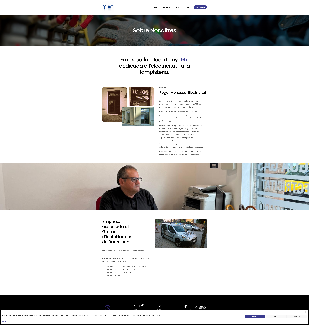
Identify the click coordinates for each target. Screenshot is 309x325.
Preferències (296, 316)
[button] (306, 312)
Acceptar (255, 316)
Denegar (275, 316)
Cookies (4, 321)
